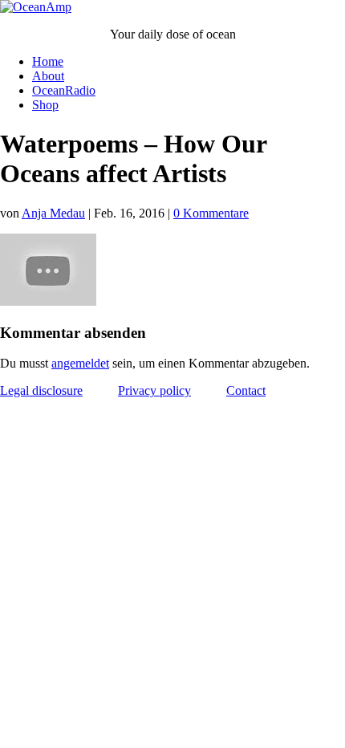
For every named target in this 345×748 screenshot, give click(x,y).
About (48, 76)
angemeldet (80, 363)
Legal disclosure (41, 390)
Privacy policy (154, 390)
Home (47, 61)
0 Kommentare (211, 213)
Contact (246, 390)
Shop (45, 105)
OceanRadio (63, 90)
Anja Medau (53, 213)
